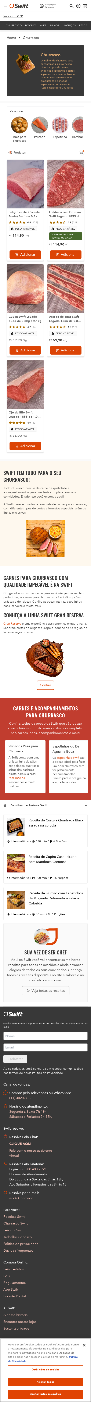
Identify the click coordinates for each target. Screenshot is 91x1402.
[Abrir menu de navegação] (5, 6)
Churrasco (14, 25)
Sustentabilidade (16, 1328)
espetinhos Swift (68, 758)
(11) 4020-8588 (20, 1098)
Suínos (54, 25)
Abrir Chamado (21, 1198)
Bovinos (31, 25)
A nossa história (15, 1315)
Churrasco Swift (15, 1223)
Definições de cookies (45, 1369)
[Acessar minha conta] (78, 5)
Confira (45, 685)
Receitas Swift (14, 1216)
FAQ (6, 1276)
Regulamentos (14, 1282)
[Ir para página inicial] (19, 5)
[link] (13, 16)
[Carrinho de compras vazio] (85, 5)
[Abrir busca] (71, 5)
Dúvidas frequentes (18, 1250)
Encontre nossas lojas (19, 1321)
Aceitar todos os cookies (45, 1394)
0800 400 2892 (34, 1169)
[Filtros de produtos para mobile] (81, 152)
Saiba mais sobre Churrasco (57, 87)
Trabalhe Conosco (17, 1237)
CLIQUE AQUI (20, 1143)
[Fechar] (84, 1345)
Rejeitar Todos (46, 1382)
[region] (45, 1370)
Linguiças (69, 25)
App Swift (10, 1289)
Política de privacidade (21, 1243)
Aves (43, 25)
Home (11, 37)
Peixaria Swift (13, 1230)
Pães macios (16, 778)
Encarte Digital (14, 1296)
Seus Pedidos (13, 1269)
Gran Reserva (12, 624)
